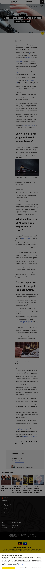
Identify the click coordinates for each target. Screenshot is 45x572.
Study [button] (5, 509)
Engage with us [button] (8, 505)
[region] (22, 562)
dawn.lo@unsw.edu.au (19, 462)
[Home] (14, 2)
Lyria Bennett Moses (28, 467)
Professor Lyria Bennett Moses (25, 321)
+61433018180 (17, 460)
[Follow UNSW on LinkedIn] (29, 7)
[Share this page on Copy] (22, 443)
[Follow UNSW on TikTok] (39, 7)
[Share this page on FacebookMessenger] (36, 442)
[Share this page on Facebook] (24, 442)
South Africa (28, 57)
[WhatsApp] (41, 7)
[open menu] (3, 2)
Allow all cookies (8, 567)
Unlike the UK (19, 61)
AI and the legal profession (24, 429)
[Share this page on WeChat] (31, 442)
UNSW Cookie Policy (23, 564)
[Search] (42, 2)
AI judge (18, 72)
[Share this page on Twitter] (22, 442)
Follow (41, 5)
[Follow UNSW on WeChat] (36, 7)
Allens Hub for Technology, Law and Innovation (27, 322)
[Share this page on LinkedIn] (27, 442)
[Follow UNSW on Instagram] (31, 7)
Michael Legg (19, 467)
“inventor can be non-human (23, 54)
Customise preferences (36, 567)
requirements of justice (26, 238)
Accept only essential (22, 567)
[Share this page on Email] (29, 442)
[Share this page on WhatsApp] (34, 442)
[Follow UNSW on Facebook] (34, 7)
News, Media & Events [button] (10, 513)
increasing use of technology (29, 125)
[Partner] (28, 2)
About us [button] (6, 516)
